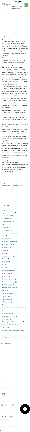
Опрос (4, 253)
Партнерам (5, 261)
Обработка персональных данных (10, 424)
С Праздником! (6, 302)
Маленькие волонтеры (9, 233)
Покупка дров (6, 273)
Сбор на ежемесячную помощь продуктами (15, 308)
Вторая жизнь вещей (8, 221)
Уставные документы (6, 421)
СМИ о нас (5, 327)
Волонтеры (5, 218)
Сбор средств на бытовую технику (12, 322)
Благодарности (4, 419)
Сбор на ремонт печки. (9, 316)
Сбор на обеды (6, 313)
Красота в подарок (7, 230)
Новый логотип (6, 247)
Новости (2, 381)
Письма (4, 264)
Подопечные (4, 396)
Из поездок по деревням (7, 399)
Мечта (4, 236)
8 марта (4, 210)
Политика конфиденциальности (10, 426)
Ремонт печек (6, 299)
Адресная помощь (7, 213)
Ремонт (4, 290)
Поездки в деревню (8, 270)
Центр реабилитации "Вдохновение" (13, 330)
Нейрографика (6, 238)
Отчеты (4, 259)
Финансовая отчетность (7, 379)
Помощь (4, 276)
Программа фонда (5, 386)
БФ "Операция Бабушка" (17, 2)
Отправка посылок (7, 256)
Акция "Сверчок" (7, 215)
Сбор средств (6, 319)
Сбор (3, 305)
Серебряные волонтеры (9, 324)
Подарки (4, 267)
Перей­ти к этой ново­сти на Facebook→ (13, 185)
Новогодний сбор (7, 244)
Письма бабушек (5, 401)
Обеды (4, 250)
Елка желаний (6, 227)
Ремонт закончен (7, 293)
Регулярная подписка (8, 287)
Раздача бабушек (7, 284)
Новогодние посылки (8, 241)
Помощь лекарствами (8, 279)
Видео (2, 391)
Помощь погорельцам (8, 282)
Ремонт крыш (6, 296)
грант (3, 224)
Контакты (3, 388)
